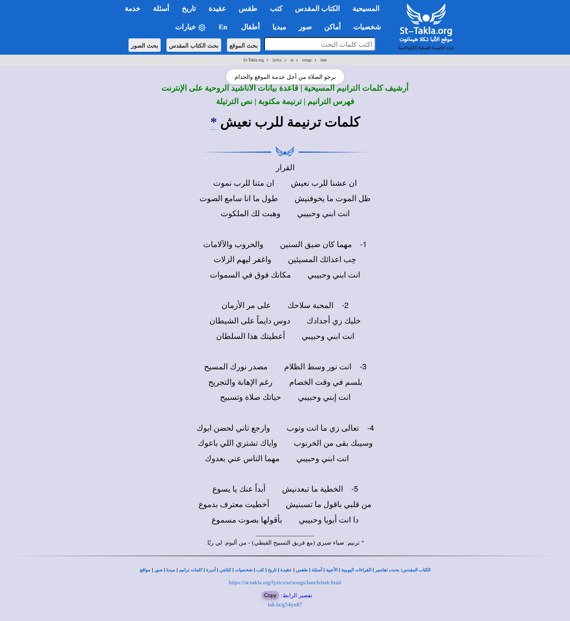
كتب (260, 570)
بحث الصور (144, 45)
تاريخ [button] (189, 9)
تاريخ (272, 570)
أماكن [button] (332, 27)
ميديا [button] (279, 27)
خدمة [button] (133, 9)
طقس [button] (248, 9)
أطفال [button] (250, 27)
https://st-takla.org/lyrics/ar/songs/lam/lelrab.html (285, 582)
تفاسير (381, 570)
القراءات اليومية (356, 570)
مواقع (145, 570)
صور (158, 570)
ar (291, 60)
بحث (395, 570)
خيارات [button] (186, 27)
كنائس (225, 570)
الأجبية (332, 570)
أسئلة (317, 570)
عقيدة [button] (217, 9)
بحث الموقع (244, 45)
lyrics (277, 60)
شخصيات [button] (369, 27)
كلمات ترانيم (190, 570)
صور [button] (305, 27)
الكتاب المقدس (416, 570)
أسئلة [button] (161, 9)
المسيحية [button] (366, 9)
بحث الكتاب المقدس (194, 45)
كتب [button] (276, 9)
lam (323, 60)
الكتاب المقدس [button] (317, 9)
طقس (302, 570)
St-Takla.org (253, 60)
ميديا (170, 570)
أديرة (211, 570)
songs (307, 60)
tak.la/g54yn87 (285, 604)
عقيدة (286, 570)
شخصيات (243, 570)
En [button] (224, 27)
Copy (270, 595)
